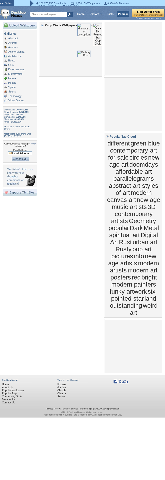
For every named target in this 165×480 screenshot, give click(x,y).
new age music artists (136, 203)
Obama (61, 393)
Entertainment (16, 69)
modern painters (133, 284)
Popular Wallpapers (13, 390)
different (118, 143)
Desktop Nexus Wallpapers (13, 14)
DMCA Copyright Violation (106, 408)
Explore (94, 14)
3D (152, 206)
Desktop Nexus (76, 412)
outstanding (126, 305)
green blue (145, 143)
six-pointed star (134, 295)
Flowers (61, 384)
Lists (110, 14)
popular (118, 227)
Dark (136, 227)
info (139, 256)
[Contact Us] (21, 185)
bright (149, 277)
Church (61, 390)
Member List (9, 399)
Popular (123, 14)
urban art (145, 242)
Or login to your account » (148, 18)
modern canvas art (129, 196)
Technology (15, 96)
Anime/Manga (16, 51)
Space (12, 87)
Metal (151, 227)
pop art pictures (131, 253)
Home (81, 14)
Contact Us (8, 402)
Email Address (20, 150)
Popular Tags (9, 393)
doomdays (143, 164)
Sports (12, 91)
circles (138, 157)
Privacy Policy (53, 408)
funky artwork (128, 291)
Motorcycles (15, 73)
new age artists (132, 260)
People (12, 82)
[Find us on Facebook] (121, 383)
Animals (13, 47)
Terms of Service (70, 408)
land (150, 298)
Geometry (142, 220)
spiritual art (124, 235)
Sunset (61, 396)
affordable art (134, 171)
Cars (11, 64)
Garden (61, 387)
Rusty (124, 249)
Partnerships (86, 408)
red (136, 277)
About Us (7, 387)
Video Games (16, 100)
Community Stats (12, 396)
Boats (11, 60)
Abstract (13, 38)
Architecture (15, 56)
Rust (125, 242)
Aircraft (12, 42)
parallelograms (133, 178)
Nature (12, 78)
